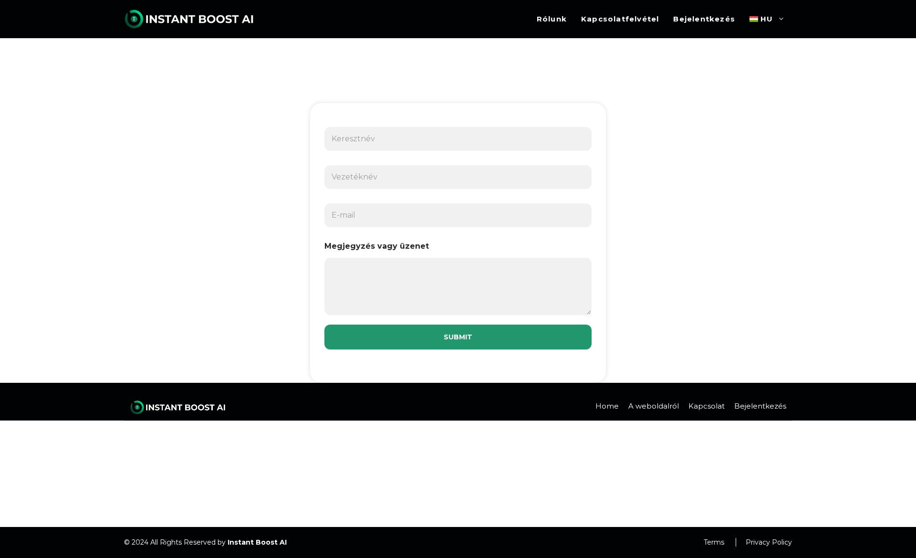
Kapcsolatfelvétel (620, 18)
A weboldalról (653, 406)
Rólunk (552, 18)
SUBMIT (458, 337)
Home (607, 406)
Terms (714, 542)
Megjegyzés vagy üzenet (376, 246)
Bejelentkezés (704, 18)
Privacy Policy (769, 542)
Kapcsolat (706, 406)
